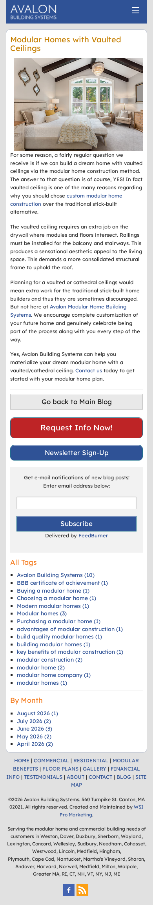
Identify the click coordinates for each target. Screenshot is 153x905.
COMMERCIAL (51, 760)
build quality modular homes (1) (59, 636)
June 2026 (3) (34, 728)
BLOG (124, 777)
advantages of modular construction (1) (70, 629)
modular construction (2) (49, 659)
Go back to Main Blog (77, 401)
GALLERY (94, 768)
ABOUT (75, 777)
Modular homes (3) (42, 613)
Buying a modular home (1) (53, 590)
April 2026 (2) (35, 743)
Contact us (88, 370)
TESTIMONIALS (43, 777)
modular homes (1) (42, 682)
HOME (21, 760)
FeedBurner (93, 535)
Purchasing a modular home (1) (58, 621)
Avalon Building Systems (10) (56, 575)
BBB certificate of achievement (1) (62, 582)
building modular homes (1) (53, 644)
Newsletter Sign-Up (77, 452)
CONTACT (100, 777)
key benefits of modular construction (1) (70, 651)
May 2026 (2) (34, 736)
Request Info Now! (76, 427)
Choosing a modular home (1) (56, 598)
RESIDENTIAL (90, 760)
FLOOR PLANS (60, 768)
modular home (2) (41, 667)
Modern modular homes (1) (53, 605)
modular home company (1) (54, 674)
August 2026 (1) (37, 713)
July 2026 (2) (34, 721)
